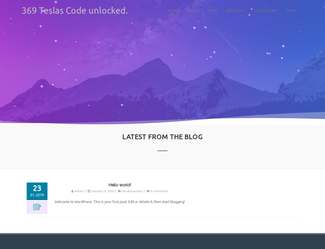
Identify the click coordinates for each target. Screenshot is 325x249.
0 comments (159, 191)
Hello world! (119, 184)
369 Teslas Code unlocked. (75, 10)
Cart (213, 10)
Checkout (236, 10)
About (193, 10)
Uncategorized (132, 191)
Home (173, 10)
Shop (291, 10)
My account (266, 10)
